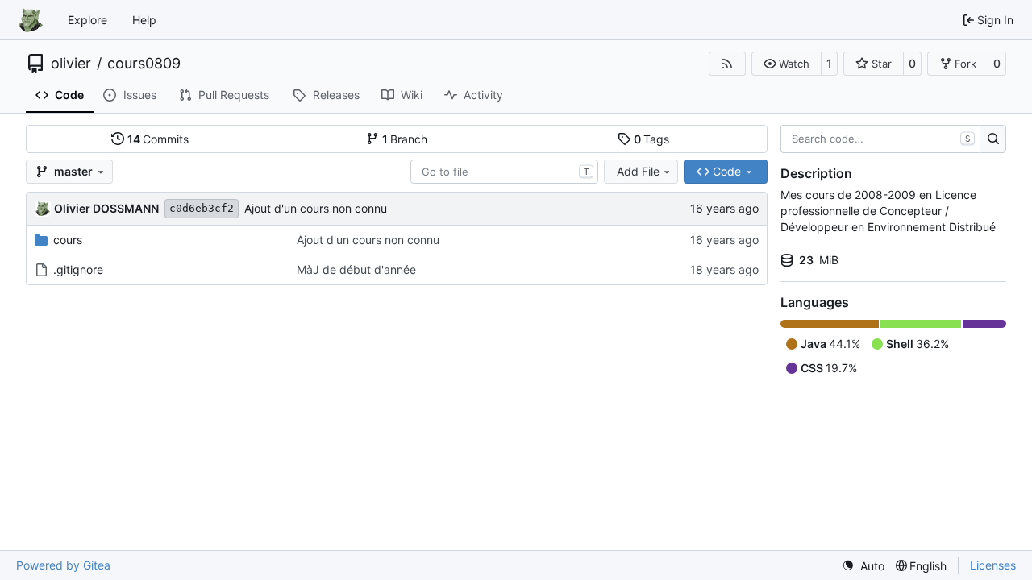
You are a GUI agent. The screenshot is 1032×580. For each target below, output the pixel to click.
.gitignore (78, 269)
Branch (405, 139)
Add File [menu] (638, 171)
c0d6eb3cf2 (201, 208)
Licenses (993, 565)
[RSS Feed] (727, 64)
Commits (158, 139)
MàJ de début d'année (356, 269)
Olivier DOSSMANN (106, 208)
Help (144, 20)
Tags (652, 139)
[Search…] (993, 139)
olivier (71, 64)
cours (67, 239)
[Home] (30, 20)
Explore (87, 20)
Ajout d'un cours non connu (315, 208)
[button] (786, 64)
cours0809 (144, 64)
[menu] (863, 566)
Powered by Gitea (63, 565)
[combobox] (504, 172)
